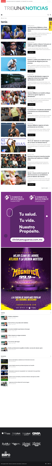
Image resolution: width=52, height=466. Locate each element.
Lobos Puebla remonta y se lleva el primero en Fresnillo (21, 365)
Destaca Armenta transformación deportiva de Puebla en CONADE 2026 (39, 158)
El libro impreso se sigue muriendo (17, 335)
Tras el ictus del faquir (14, 341)
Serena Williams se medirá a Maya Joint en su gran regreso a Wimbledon (39, 94)
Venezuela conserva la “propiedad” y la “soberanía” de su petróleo (24, 371)
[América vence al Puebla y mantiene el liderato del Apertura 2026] (4, 378)
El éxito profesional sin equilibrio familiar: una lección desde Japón (25, 348)
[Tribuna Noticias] (26, 8)
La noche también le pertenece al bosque (19, 329)
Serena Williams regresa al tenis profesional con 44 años (38, 126)
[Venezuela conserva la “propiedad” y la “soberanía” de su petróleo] (4, 372)
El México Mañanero (13, 316)
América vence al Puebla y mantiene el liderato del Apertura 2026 (24, 376)
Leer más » (31, 38)
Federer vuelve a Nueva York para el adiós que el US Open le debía (39, 45)
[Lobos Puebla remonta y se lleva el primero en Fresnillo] (4, 367)
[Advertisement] (26, 397)
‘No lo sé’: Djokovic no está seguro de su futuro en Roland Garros (39, 141)
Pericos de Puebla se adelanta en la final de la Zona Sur (21, 359)
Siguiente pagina (44, 187)
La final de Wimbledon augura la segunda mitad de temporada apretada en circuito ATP (38, 78)
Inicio (3, 18)
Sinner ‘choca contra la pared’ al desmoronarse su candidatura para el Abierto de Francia (38, 174)
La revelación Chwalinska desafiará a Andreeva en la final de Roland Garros (39, 111)
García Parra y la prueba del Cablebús (18, 322)
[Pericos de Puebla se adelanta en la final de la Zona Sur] (4, 361)
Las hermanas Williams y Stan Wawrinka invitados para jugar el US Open (39, 29)
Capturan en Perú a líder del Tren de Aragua (19, 382)
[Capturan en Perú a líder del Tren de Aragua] (4, 384)
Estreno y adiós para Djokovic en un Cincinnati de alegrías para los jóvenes (39, 61)
